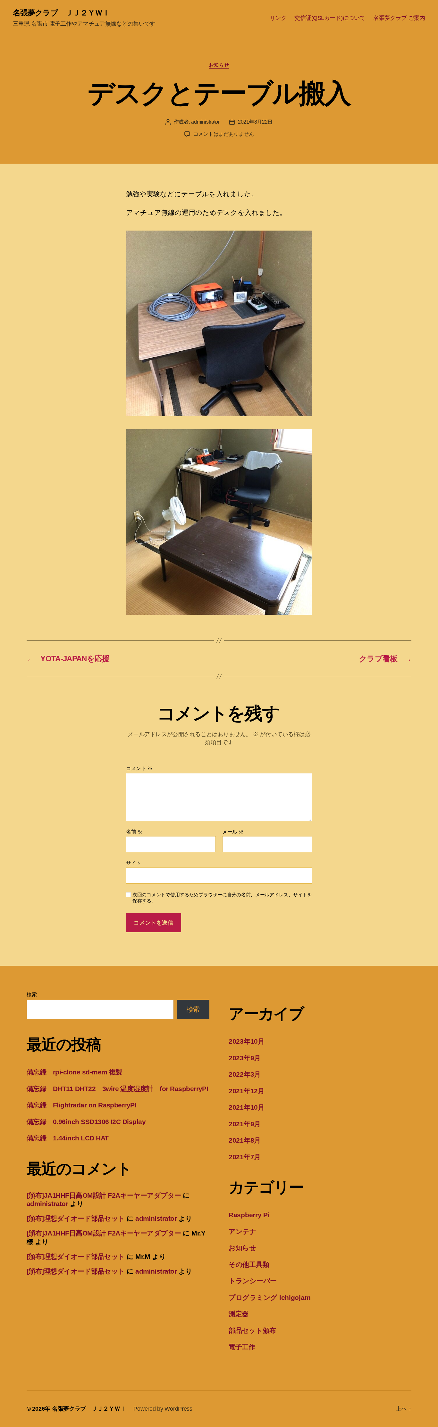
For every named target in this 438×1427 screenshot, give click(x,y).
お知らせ (219, 65)
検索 (32, 994)
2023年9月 (245, 1058)
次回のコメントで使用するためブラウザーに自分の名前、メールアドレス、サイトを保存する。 (222, 897)
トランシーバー (253, 1280)
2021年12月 (247, 1091)
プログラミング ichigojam (269, 1297)
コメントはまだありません (223, 134)
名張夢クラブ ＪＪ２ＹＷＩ (61, 13)
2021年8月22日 (255, 122)
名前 (134, 832)
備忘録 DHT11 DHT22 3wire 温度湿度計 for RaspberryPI (117, 1088)
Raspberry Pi (249, 1215)
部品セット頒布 (252, 1330)
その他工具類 (249, 1264)
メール (233, 832)
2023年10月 (247, 1041)
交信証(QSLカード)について (329, 18)
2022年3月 (245, 1074)
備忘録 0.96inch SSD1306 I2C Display (86, 1121)
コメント (139, 768)
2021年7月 (245, 1157)
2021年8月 (245, 1140)
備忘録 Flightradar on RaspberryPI (81, 1105)
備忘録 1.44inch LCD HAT (68, 1138)
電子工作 (242, 1346)
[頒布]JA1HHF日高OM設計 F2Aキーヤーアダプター (104, 1195)
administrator (205, 122)
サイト (133, 863)
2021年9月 (245, 1124)
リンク (278, 18)
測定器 (238, 1313)
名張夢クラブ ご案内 (399, 18)
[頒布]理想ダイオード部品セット (76, 1218)
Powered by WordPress (162, 1409)
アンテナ (243, 1231)
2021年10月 (247, 1107)
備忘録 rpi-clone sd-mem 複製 (74, 1072)
